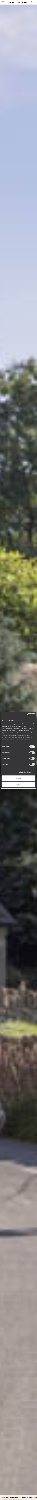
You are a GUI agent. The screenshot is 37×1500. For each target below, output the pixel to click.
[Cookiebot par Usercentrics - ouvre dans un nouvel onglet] (26, 714)
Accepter (19, 778)
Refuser (18, 784)
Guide (31, 1497)
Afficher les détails (25, 772)
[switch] (32, 752)
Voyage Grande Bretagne (11, 1497)
